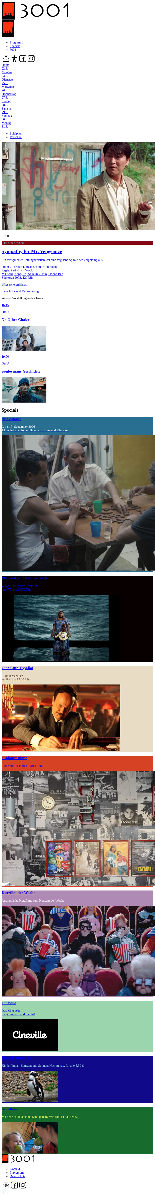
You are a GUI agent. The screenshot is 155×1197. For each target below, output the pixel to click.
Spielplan (16, 133)
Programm (16, 42)
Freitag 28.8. (6, 103)
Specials (15, 46)
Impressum (17, 1172)
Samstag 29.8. (7, 110)
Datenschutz (17, 1176)
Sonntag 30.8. (7, 117)
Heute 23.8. (5, 66)
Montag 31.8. (7, 124)
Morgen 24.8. (7, 74)
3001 (13, 49)
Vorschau (16, 137)
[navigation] (5, 1193)
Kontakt (15, 1169)
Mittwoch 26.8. (8, 88)
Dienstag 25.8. (7, 81)
